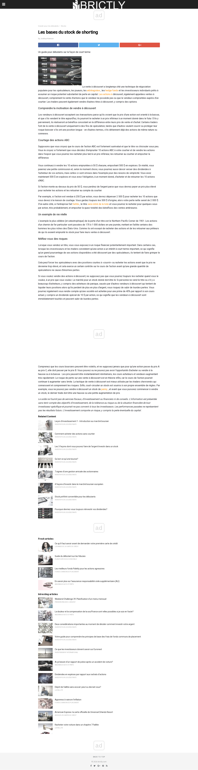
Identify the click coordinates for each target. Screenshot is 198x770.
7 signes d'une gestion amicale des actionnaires (76, 471)
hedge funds (111, 90)
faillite (76, 204)
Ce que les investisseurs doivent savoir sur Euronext (78, 649)
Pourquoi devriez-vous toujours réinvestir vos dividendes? (81, 509)
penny (104, 389)
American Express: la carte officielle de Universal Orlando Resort (84, 712)
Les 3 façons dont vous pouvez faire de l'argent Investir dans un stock (86, 446)
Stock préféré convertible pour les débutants (75, 496)
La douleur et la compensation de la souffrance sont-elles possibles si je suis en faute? (94, 611)
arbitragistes (93, 90)
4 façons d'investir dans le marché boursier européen (79, 484)
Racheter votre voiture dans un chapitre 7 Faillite (77, 725)
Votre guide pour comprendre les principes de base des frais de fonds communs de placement (98, 637)
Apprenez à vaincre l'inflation (68, 699)
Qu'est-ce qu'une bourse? (66, 459)
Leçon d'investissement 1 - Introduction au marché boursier (82, 421)
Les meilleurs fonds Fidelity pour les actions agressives (80, 568)
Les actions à (105, 94)
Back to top (99, 757)
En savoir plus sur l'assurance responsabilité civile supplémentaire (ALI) (87, 581)
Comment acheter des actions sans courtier (75, 434)
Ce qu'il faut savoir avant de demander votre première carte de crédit (86, 543)
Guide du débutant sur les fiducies (70, 556)
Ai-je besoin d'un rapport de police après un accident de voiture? (84, 662)
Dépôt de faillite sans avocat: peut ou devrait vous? (78, 687)
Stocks (63, 26)
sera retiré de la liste (98, 204)
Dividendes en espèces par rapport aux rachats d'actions (80, 674)
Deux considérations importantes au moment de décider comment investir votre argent (95, 624)
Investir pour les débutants (48, 26)
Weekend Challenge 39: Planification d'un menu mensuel (80, 599)
